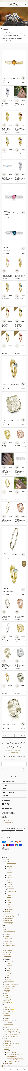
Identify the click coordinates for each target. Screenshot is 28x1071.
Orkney (9, 963)
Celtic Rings (7, 940)
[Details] (14, 62)
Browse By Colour (11, 891)
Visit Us (6, 1027)
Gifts (5, 1006)
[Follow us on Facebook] (2, 803)
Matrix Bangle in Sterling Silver (7, 641)
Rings (8, 864)
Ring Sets (7, 934)
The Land (9, 965)
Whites (9, 906)
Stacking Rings (8, 938)
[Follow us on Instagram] (8, 803)
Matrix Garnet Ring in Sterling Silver (19, 105)
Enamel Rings (8, 943)
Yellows (9, 897)
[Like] (23, 78)
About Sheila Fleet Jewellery (11, 1043)
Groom (6, 995)
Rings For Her (10, 888)
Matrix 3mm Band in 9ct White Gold (7, 617)
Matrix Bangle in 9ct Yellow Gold (6, 521)
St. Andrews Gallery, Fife (11, 1036)
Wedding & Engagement (11, 984)
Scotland (9, 972)
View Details (6, 82)
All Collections (8, 950)
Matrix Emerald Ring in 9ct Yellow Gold (20, 326)
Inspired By (10, 961)
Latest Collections (9, 952)
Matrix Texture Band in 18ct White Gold (7, 666)
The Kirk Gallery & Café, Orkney (12, 1029)
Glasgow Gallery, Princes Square (13, 1034)
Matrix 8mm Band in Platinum (19, 690)
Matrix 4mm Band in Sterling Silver (19, 472)
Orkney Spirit (7, 956)
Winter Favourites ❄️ (10, 1020)
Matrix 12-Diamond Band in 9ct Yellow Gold (7, 690)
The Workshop (8, 1045)
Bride (5, 993)
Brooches (9, 877)
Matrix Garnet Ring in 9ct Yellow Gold (20, 130)
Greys (8, 907)
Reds (8, 893)
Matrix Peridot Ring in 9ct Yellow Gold (6, 130)
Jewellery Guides (6, 1065)
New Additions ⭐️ (7, 1002)
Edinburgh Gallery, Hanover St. (12, 1033)
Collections (7, 949)
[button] (25, 4)
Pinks (8, 904)
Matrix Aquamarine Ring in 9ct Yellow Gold (7, 300)
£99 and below (8, 918)
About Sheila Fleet (9, 1042)
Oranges (9, 895)
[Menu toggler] (2, 4)
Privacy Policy (14, 828)
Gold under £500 (8, 922)
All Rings (6, 929)
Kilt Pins (9, 881)
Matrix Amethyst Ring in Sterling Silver (7, 105)
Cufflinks (9, 879)
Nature (8, 970)
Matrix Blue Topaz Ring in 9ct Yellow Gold (7, 154)
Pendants (9, 868)
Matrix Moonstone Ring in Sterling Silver (20, 179)
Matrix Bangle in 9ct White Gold (11, 555)
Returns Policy (19, 830)
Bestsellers (7, 913)
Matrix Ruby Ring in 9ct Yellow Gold (7, 326)
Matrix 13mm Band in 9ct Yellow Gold (20, 641)
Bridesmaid (7, 997)
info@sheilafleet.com (8, 822)
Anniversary (7, 999)
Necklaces (9, 866)
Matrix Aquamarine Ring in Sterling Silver (7, 179)
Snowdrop (7, 954)
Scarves (6, 1016)
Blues (8, 900)
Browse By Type (11, 863)
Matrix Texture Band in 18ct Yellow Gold (7, 447)
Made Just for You (9, 1047)
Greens (9, 898)
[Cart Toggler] (10, 1069)
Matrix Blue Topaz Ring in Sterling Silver (20, 496)
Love (8, 977)
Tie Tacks (9, 884)
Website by (4, 837)
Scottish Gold (8, 924)
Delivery (6, 1049)
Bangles (9, 875)
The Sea (9, 966)
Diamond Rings (8, 941)
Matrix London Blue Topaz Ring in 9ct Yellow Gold (20, 300)
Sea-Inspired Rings (9, 945)
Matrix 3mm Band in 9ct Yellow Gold (7, 496)
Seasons (6, 957)
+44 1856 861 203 (7, 820)
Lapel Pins (9, 882)
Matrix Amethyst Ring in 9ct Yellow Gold (20, 154)
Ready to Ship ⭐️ (9, 920)
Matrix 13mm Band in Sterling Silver (19, 666)
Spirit (8, 975)
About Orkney (8, 1063)
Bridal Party (7, 991)
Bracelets (9, 872)
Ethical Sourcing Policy (6, 831)
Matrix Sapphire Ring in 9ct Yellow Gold (7, 350)
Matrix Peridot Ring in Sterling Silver (6, 472)
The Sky (9, 968)
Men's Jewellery (8, 1024)
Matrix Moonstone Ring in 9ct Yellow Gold (20, 276)
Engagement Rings (9, 931)
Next (22, 735)
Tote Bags (7, 1018)
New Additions (8, 911)
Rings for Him (10, 886)
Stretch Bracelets (11, 873)
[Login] (17, 1069)
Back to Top (14, 776)
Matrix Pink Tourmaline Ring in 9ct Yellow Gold (7, 276)
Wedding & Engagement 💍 (11, 915)
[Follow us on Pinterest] (5, 803)
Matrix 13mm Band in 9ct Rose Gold (20, 447)
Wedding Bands (8, 932)
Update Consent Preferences (8, 830)
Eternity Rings (8, 936)
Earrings (9, 870)
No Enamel (10, 909)
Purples (9, 902)
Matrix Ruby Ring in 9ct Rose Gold (20, 350)
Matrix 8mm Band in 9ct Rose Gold (20, 521)
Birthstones (7, 1013)
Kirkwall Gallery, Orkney (10, 1031)
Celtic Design (10, 974)
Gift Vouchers (8, 1022)
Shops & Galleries (11, 1052)
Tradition (9, 979)
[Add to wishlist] (3, 1069)
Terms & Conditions (6, 828)
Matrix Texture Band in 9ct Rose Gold (20, 617)
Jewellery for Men (9, 916)
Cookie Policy (22, 828)
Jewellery (6, 859)
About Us (7, 1040)
